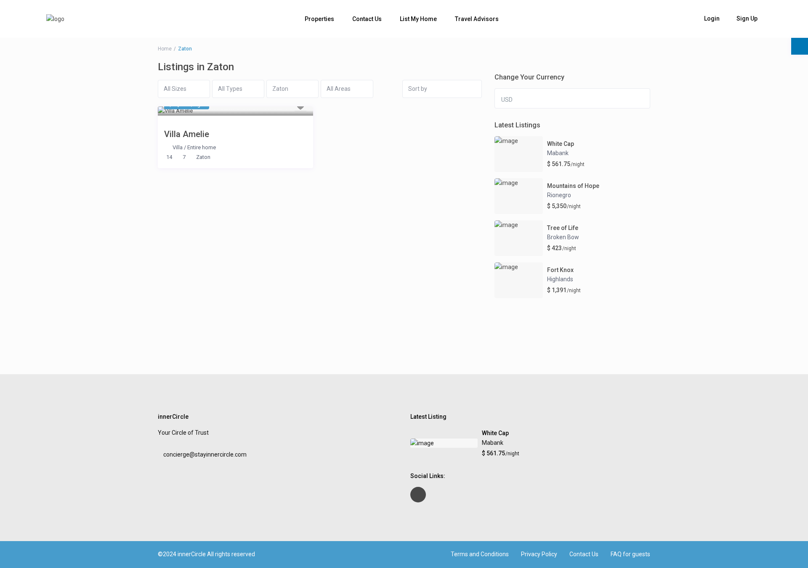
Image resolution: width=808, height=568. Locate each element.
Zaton (203, 157)
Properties (319, 19)
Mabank (558, 153)
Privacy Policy (539, 554)
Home (165, 49)
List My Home (418, 19)
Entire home (201, 147)
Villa (178, 147)
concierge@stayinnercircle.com (205, 454)
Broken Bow (563, 237)
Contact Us (367, 19)
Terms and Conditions (480, 554)
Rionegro (559, 195)
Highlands (560, 279)
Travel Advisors (477, 19)
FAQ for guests (630, 554)
